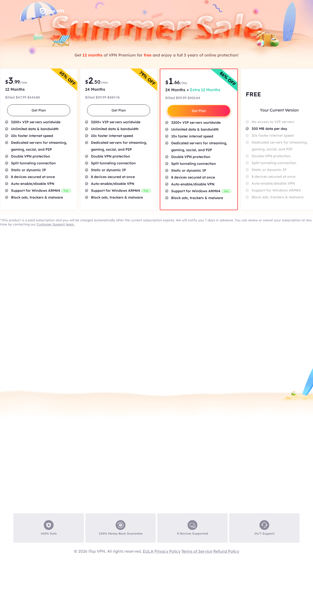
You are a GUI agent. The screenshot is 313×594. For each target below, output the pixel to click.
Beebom (278, 543)
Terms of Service (196, 551)
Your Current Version (279, 110)
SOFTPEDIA (131, 543)
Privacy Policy (167, 551)
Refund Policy (226, 551)
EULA (148, 551)
